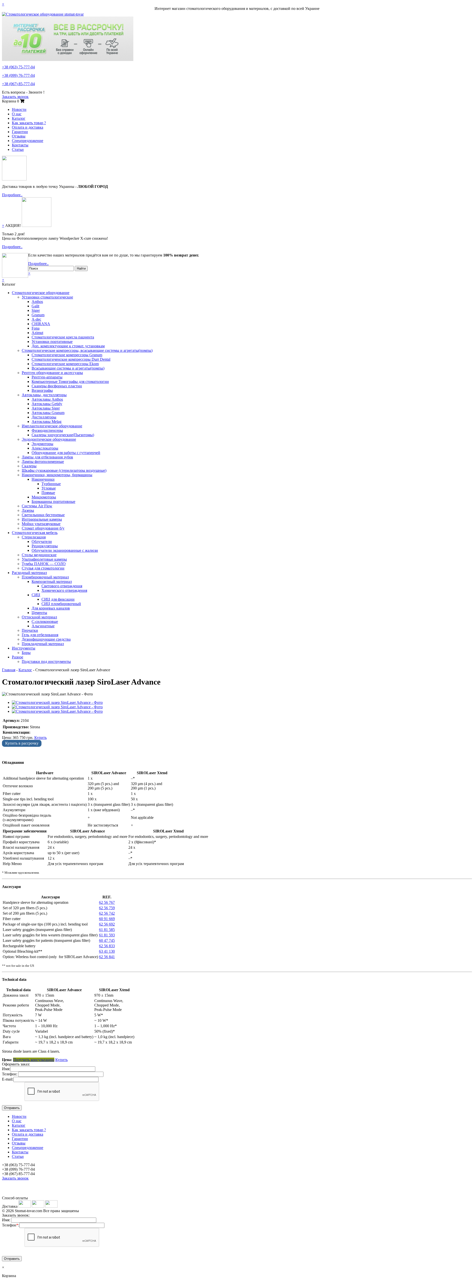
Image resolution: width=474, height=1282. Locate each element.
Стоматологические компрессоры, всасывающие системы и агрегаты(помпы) (87, 350)
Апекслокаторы (45, 448)
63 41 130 (107, 951)
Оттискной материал (39, 617)
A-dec (36, 319)
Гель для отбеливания (40, 635)
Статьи (18, 149)
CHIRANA (41, 324)
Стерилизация (34, 537)
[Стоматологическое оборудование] (43, 14)
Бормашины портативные (53, 501)
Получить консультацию (33, 1060)
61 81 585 (107, 929)
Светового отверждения (61, 586)
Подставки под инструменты (46, 661)
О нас (16, 114)
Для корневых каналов (51, 608)
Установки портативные (52, 341)
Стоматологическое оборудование (40, 293)
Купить (40, 737)
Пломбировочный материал (45, 577)
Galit (35, 306)
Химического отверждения (64, 590)
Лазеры (28, 510)
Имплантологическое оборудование (52, 426)
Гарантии (20, 132)
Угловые (48, 488)
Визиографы (42, 390)
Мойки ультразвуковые (41, 524)
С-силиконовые (45, 621)
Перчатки (30, 630)
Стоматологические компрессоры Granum (67, 355)
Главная (8, 670)
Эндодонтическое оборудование (49, 439)
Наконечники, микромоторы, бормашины (57, 475)
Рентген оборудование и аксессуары (52, 373)
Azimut (37, 333)
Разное (17, 657)
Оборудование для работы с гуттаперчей (66, 453)
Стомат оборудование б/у (43, 528)
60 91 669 (107, 919)
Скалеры (29, 466)
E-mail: (7, 1079)
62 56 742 (107, 913)
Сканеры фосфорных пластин (57, 386)
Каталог (18, 118)
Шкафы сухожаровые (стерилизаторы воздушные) (64, 470)
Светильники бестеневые (43, 515)
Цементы (39, 613)
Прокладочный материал (43, 644)
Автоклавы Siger (46, 408)
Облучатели (42, 541)
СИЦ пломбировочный (61, 604)
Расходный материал (29, 573)
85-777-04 (18, 84)
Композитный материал (52, 581)
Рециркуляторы (45, 546)
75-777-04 (18, 67)
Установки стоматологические (47, 297)
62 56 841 (107, 957)
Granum (38, 315)
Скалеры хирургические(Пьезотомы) (63, 435)
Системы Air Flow (37, 506)
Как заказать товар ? (29, 123)
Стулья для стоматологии (43, 568)
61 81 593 (107, 935)
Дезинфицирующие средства (46, 639)
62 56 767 (107, 902)
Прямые (48, 493)
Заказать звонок (15, 97)
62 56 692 (107, 924)
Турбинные (51, 484)
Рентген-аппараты (47, 377)
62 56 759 (107, 908)
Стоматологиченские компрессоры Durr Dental (71, 359)
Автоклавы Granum (48, 413)
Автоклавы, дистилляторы (44, 395)
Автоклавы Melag (46, 421)
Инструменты (23, 648)
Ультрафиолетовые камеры (44, 559)
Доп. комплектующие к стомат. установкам (68, 346)
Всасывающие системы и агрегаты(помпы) (68, 368)
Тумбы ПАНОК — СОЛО (44, 564)
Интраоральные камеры (42, 519)
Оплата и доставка (27, 127)
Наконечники (43, 479)
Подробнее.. (12, 195)
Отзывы (18, 136)
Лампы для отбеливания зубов (47, 457)
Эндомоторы (42, 444)
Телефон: (9, 1074)
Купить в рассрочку (22, 743)
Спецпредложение (27, 140)
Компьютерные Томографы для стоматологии (70, 381)
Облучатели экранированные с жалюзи (65, 550)
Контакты (20, 145)
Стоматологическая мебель (35, 533)
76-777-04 (18, 75)
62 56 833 (107, 946)
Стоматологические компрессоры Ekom (65, 364)
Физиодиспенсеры (47, 430)
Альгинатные (43, 626)
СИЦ (36, 595)
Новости (19, 109)
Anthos (37, 301)
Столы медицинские (39, 555)
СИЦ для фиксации (58, 599)
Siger (36, 310)
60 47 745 (107, 940)
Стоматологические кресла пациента (63, 337)
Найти (81, 268)
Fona (36, 328)
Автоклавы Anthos (47, 399)
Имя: (6, 1069)
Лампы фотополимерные (43, 461)
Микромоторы (44, 497)
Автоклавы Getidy (47, 404)
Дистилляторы (44, 417)
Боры (26, 653)
